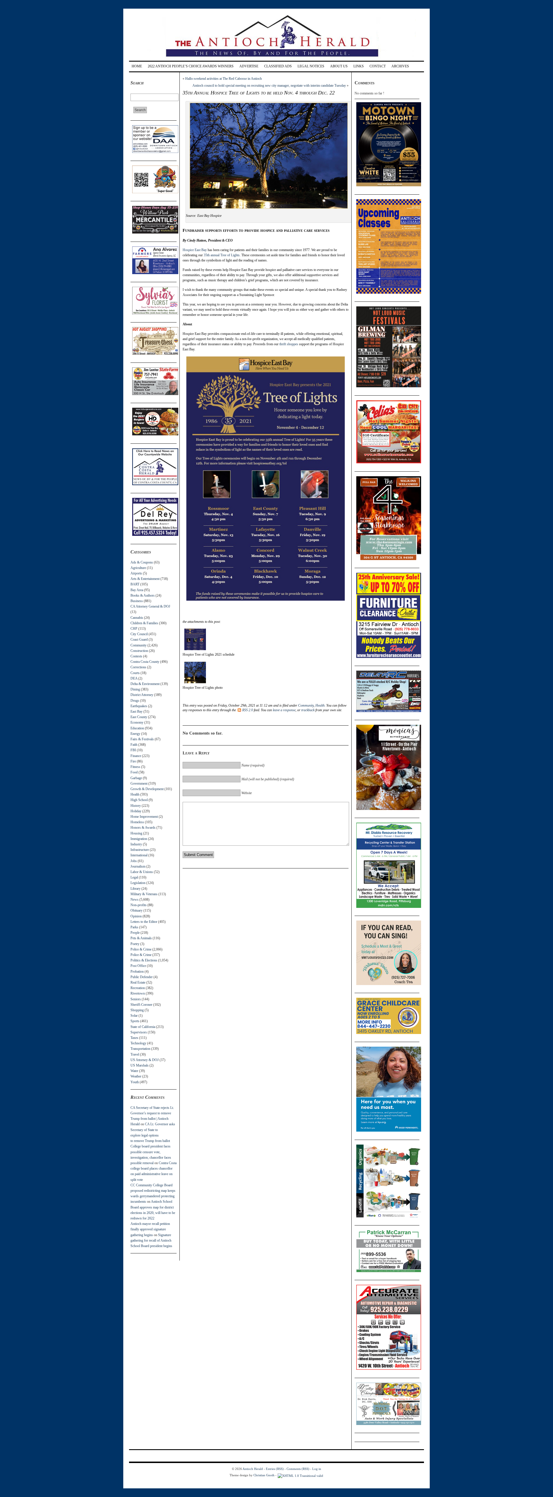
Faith (133, 745)
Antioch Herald (253, 1469)
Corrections (138, 667)
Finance (135, 756)
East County (138, 717)
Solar (134, 1016)
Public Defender (141, 977)
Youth (134, 1082)
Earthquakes (138, 706)
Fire (133, 761)
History (135, 806)
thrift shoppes (288, 344)
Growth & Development (147, 789)
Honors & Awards (143, 828)
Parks (134, 927)
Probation (137, 971)
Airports (136, 573)
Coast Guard (139, 639)
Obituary (136, 910)
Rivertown (137, 993)
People (135, 933)
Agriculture (138, 568)
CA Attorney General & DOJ (150, 606)
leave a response (284, 710)
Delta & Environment (145, 684)
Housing (136, 833)
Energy (135, 734)
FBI (133, 750)
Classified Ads (278, 66)
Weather (135, 1076)
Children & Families (144, 623)
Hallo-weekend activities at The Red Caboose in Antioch (223, 79)
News (134, 900)
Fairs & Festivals (142, 739)
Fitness (135, 767)
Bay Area (136, 590)
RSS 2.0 (247, 710)
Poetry (134, 944)
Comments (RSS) (298, 1469)
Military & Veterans (144, 894)
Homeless (137, 822)
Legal (134, 877)
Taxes (134, 1038)
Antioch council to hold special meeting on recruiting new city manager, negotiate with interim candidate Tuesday (269, 86)
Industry (136, 844)
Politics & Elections (143, 960)
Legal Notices (311, 66)
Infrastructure (139, 850)
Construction (139, 651)
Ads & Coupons (141, 562)
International (138, 855)
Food (134, 772)
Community (138, 645)
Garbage (136, 778)
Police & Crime (140, 949)
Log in (316, 1469)
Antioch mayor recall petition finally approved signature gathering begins (150, 1229)
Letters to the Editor (143, 922)
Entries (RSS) (275, 1469)
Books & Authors (142, 595)
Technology (138, 1043)
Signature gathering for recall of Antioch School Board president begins (151, 1240)
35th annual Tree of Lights (222, 255)
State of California (142, 1027)
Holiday (135, 811)
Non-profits (138, 905)
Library (135, 889)
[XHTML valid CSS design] (300, 1475)
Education (137, 728)
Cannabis (136, 618)
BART (134, 584)
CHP (133, 629)
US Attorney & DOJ (144, 1060)
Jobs (133, 861)
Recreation (137, 988)
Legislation (137, 883)
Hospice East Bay (195, 250)
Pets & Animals (141, 938)
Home (137, 66)
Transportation (140, 1049)
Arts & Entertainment (145, 579)
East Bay (136, 711)
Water (134, 1071)
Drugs (134, 701)
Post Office (138, 966)
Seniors (135, 999)
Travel (134, 1054)
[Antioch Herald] (276, 59)
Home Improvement (144, 817)
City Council (139, 634)
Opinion (136, 916)
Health (134, 794)
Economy (136, 722)
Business (136, 601)
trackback (308, 710)
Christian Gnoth (263, 1475)
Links (358, 66)
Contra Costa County (144, 662)
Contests (136, 656)
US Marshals (139, 1065)
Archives (400, 66)
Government (138, 783)
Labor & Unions (141, 872)
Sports (134, 1021)
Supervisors (138, 1032)
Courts (135, 673)
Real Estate (137, 982)
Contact (378, 66)
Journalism (137, 866)
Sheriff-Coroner (141, 1005)
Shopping (137, 1010)
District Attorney (141, 695)
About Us (339, 66)
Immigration (138, 839)
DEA (133, 678)
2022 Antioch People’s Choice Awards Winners (191, 66)
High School (139, 800)
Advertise (248, 66)
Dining (135, 689)
